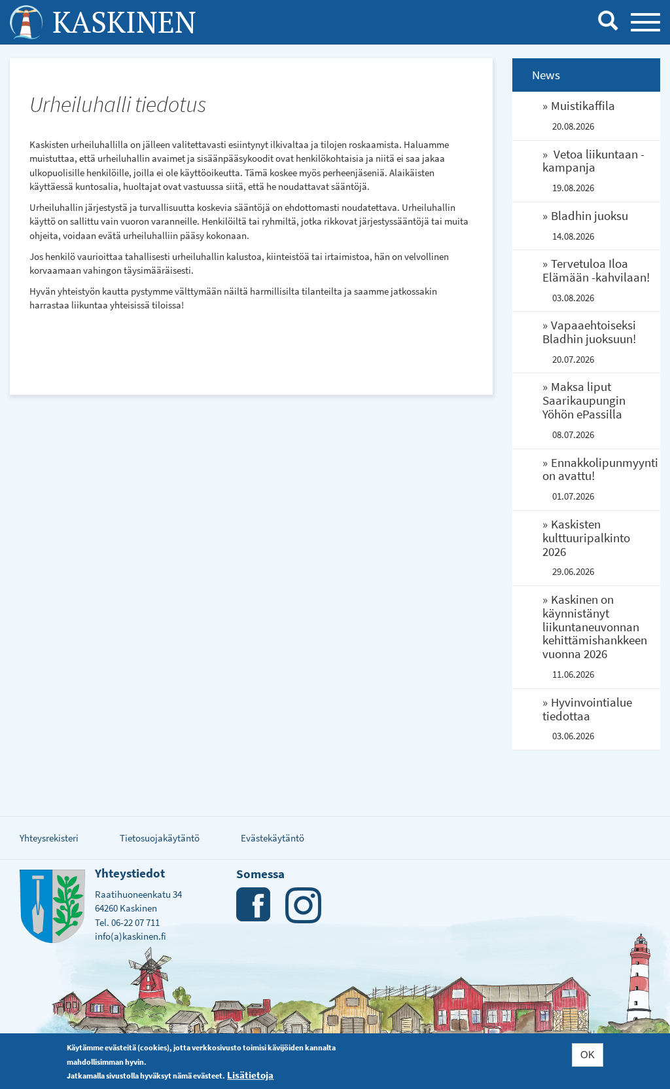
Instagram (303, 905)
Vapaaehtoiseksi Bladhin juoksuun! (589, 331)
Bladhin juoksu (589, 215)
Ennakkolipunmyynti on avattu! (600, 469)
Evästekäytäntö (272, 838)
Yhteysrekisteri (49, 838)
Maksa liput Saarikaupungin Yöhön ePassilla (584, 400)
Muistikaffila (583, 105)
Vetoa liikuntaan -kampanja (593, 160)
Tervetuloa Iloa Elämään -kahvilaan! (596, 270)
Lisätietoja (250, 1075)
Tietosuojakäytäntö (160, 838)
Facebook (254, 905)
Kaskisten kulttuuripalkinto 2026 (586, 537)
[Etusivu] (26, 22)
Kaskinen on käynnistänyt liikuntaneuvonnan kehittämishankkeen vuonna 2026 (594, 626)
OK (587, 1054)
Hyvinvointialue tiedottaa (587, 709)
